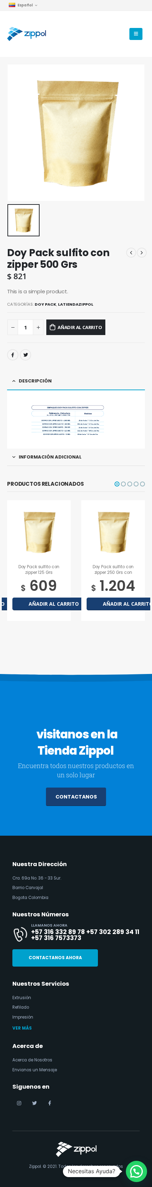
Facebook (12, 355)
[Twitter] (34, 1103)
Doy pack (45, 304)
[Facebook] (49, 1103)
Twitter (25, 355)
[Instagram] (19, 1103)
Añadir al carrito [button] (54, 603)
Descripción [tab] (35, 381)
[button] (117, 484)
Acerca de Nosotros (32, 1060)
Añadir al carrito (80, 327)
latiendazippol (75, 304)
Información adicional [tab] (50, 457)
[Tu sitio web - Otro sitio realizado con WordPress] (26, 34)
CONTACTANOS (76, 796)
